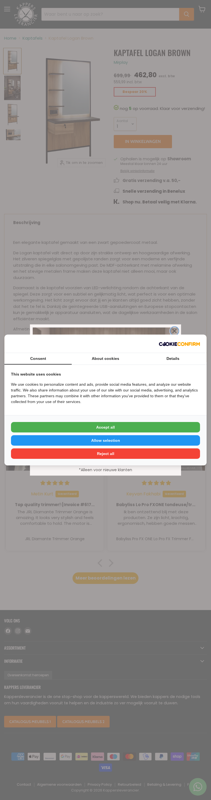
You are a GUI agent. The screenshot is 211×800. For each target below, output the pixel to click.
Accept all (105, 427)
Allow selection (105, 440)
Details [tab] (172, 358)
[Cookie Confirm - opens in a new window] (179, 343)
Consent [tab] (38, 358)
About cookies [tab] (105, 358)
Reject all (105, 453)
